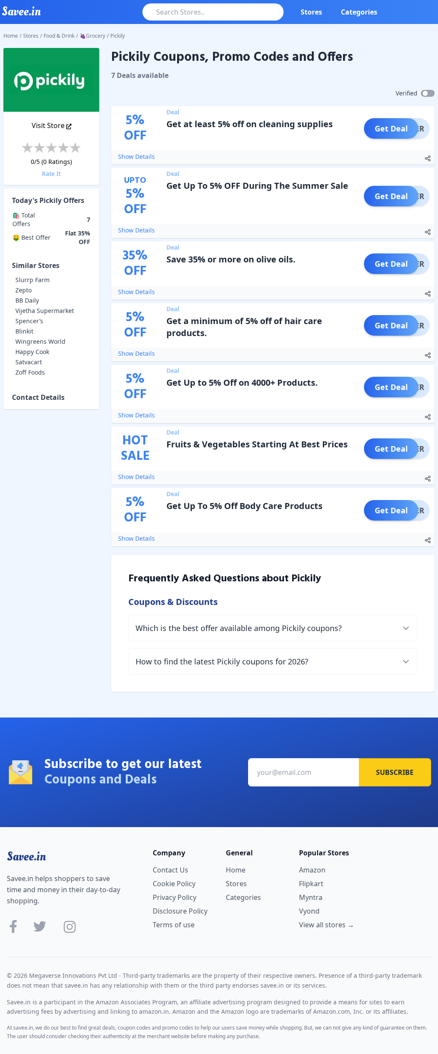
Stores (311, 12)
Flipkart (311, 883)
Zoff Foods (30, 372)
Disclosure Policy (180, 911)
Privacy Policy (174, 897)
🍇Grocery (92, 35)
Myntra (311, 897)
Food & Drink (59, 35)
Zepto (23, 290)
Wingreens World (40, 341)
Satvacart (28, 362)
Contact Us (170, 870)
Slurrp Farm (32, 280)
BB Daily (27, 300)
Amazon (312, 870)
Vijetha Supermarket (44, 311)
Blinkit (24, 331)
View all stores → (326, 924)
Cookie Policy (174, 883)
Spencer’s (29, 321)
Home (10, 35)
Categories (359, 12)
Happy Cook (32, 352)
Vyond (309, 911)
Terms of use (174, 924)
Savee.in (26, 856)
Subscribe (395, 772)
